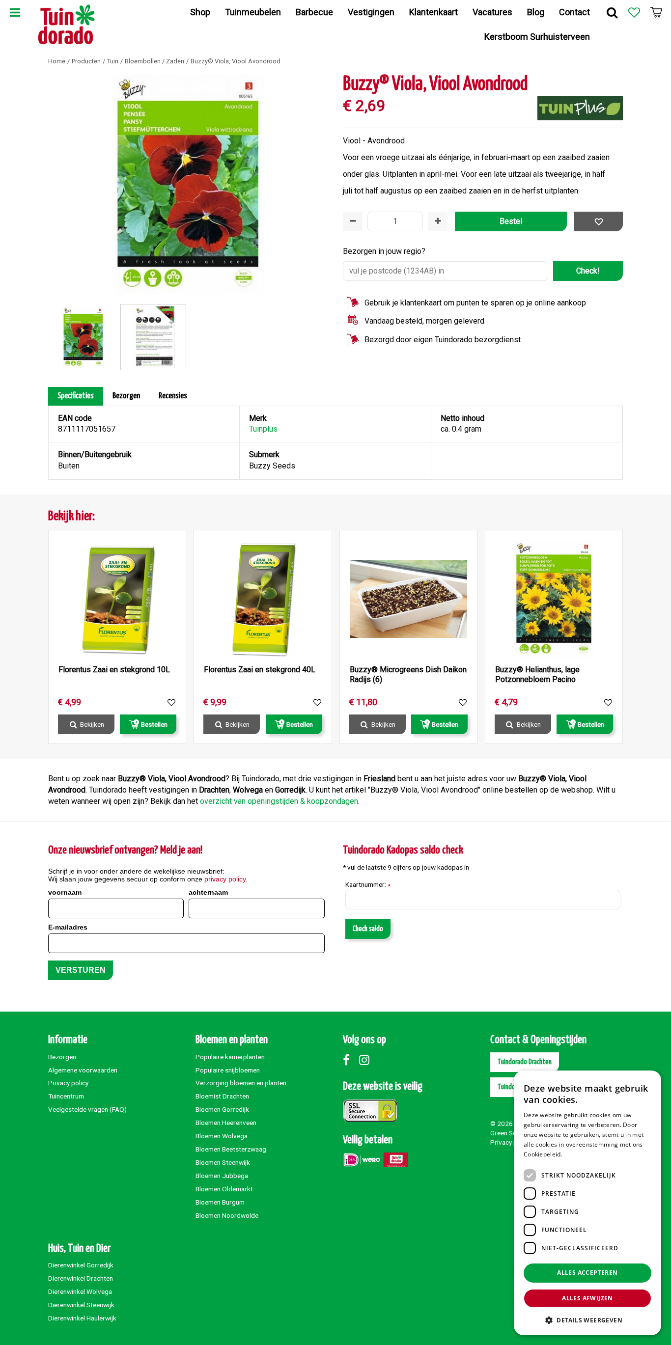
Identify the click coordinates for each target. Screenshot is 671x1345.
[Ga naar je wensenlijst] (634, 12)
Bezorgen (126, 396)
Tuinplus (263, 429)
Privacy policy (68, 1083)
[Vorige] (58, 184)
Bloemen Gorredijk (222, 1109)
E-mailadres (67, 927)
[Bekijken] (656, 12)
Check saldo (368, 929)
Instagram (366, 1059)
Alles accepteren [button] (587, 1272)
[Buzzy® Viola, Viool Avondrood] (188, 184)
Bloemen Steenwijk (223, 1162)
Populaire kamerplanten (230, 1057)
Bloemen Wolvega (222, 1136)
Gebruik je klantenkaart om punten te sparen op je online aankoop (475, 302)
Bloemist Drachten (222, 1096)
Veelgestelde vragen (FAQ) (87, 1109)
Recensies (173, 396)
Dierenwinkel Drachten (80, 1278)
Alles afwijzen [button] (587, 1298)
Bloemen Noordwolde (227, 1215)
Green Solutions (513, 1133)
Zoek (612, 12)
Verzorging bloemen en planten (241, 1083)
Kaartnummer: (368, 884)
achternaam (208, 892)
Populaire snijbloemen (228, 1070)
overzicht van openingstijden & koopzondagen (279, 801)
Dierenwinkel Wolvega (80, 1291)
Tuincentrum (66, 1096)
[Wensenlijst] (634, 12)
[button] (587, 1319)
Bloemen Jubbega (222, 1176)
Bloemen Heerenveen (226, 1122)
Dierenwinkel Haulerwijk (82, 1318)
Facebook (350, 1059)
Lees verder (581, 1154)
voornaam (65, 892)
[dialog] (587, 1203)
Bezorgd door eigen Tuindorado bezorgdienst (442, 339)
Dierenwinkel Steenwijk (81, 1305)
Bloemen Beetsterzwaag (231, 1149)
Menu (14, 12)
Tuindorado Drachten (525, 1062)
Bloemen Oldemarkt (224, 1189)
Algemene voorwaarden (82, 1070)
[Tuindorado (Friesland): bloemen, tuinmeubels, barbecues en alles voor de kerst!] (66, 24)
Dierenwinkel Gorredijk (80, 1265)
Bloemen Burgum (220, 1202)
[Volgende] (318, 184)
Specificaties (75, 396)
